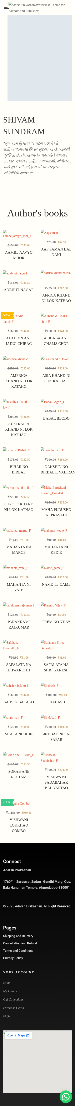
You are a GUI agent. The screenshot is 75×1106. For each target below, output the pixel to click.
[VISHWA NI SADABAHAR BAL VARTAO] (56, 757)
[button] (66, 1096)
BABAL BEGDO (56, 418)
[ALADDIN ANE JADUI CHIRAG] (18, 319)
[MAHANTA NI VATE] (18, 568)
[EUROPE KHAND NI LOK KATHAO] (18, 488)
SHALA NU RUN (19, 734)
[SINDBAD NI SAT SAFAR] (56, 717)
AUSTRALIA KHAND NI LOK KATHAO (18, 429)
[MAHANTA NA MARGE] (18, 530)
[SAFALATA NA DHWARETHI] (18, 645)
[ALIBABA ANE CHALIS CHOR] (56, 319)
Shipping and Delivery (18, 936)
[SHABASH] (56, 686)
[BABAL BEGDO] (56, 402)
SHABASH (56, 702)
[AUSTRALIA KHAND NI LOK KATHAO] (18, 404)
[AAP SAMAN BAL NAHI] (56, 233)
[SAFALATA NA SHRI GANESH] (56, 645)
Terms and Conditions (18, 951)
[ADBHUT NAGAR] (18, 273)
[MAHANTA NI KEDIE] (56, 530)
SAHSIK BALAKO (19, 702)
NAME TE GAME (56, 584)
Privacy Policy (13, 958)
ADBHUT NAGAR (19, 290)
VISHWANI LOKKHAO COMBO (19, 825)
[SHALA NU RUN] (18, 717)
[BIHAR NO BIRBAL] (18, 450)
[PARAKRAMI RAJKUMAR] (18, 608)
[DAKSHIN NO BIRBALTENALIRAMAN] (56, 450)
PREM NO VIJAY (56, 622)
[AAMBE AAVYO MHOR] (18, 234)
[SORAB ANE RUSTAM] (18, 755)
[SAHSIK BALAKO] (18, 686)
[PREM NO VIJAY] (56, 605)
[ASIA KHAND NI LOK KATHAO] (56, 359)
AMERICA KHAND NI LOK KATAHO (18, 381)
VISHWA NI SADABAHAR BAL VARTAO (56, 782)
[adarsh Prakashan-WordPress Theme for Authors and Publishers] (40, 7)
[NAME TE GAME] (56, 568)
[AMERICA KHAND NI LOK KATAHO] (18, 359)
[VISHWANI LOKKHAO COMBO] (18, 803)
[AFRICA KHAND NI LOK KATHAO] (56, 276)
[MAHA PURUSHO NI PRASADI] (56, 490)
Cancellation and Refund (20, 943)
